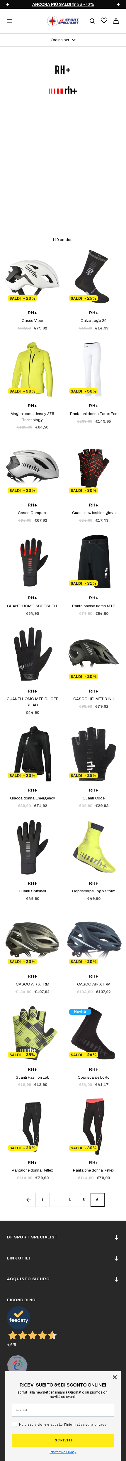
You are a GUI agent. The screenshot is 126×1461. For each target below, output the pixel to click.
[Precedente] (28, 1200)
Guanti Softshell (32, 891)
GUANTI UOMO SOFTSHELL (32, 606)
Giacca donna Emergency (32, 798)
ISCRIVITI (63, 1440)
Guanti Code (94, 798)
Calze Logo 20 (94, 321)
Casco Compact (32, 513)
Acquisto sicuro (28, 1279)
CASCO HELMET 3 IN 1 (93, 699)
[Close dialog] (115, 1377)
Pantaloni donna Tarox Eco (94, 414)
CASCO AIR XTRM (32, 984)
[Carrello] (116, 21)
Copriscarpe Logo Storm (93, 891)
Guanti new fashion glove (93, 513)
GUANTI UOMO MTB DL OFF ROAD (32, 702)
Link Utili (18, 1258)
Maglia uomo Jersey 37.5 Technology (32, 417)
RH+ (32, 313)
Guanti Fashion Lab (33, 1077)
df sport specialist (32, 1237)
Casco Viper (32, 321)
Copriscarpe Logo (94, 1077)
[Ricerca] (92, 21)
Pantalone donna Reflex (32, 1170)
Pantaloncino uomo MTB (93, 606)
